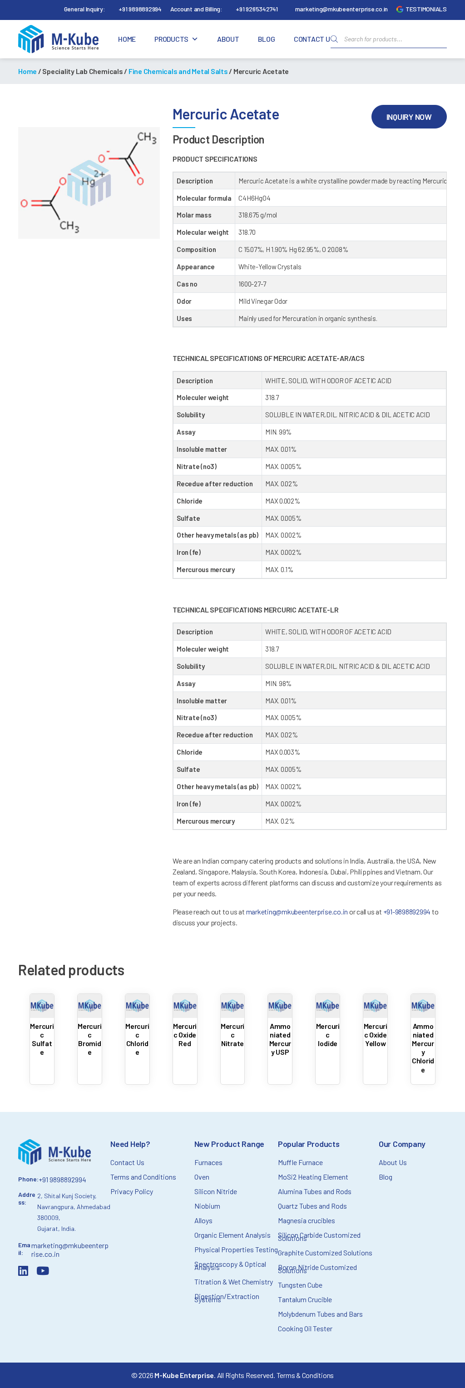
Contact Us (314, 39)
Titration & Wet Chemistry (233, 1281)
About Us (393, 1162)
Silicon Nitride (215, 1191)
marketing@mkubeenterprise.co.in (341, 9)
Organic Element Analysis (232, 1234)
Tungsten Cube (300, 1284)
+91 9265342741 (257, 9)
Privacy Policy (131, 1191)
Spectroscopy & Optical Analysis (230, 1265)
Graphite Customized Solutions (325, 1252)
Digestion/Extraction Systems (226, 1298)
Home (127, 39)
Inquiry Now (409, 117)
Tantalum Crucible (305, 1299)
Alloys (203, 1220)
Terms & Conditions (305, 1375)
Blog (266, 39)
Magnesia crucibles (306, 1220)
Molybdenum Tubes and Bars (320, 1313)
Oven (201, 1176)
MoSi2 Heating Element (313, 1176)
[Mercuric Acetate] (89, 183)
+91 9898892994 (140, 9)
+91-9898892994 (407, 911)
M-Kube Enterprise (184, 1375)
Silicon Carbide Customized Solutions (319, 1236)
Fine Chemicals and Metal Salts (178, 71)
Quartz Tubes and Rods (312, 1205)
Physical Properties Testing (236, 1249)
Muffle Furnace (300, 1162)
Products (171, 39)
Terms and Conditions (143, 1176)
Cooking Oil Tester (305, 1328)
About (228, 39)
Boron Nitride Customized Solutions (317, 1268)
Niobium (207, 1205)
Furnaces (208, 1162)
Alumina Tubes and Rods (314, 1191)
